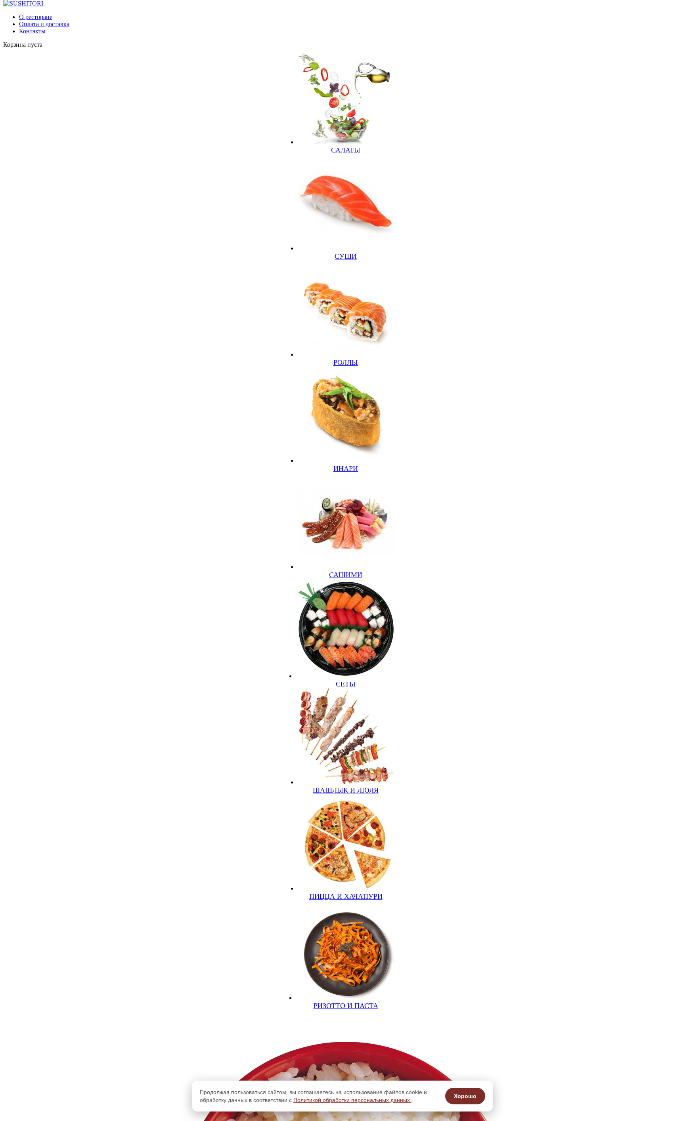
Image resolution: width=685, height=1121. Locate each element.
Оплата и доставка (44, 24)
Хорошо (465, 1096)
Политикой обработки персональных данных (352, 1100)
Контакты (32, 31)
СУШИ (346, 256)
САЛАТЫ (345, 150)
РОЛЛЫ (345, 362)
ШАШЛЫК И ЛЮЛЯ (346, 790)
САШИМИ (345, 575)
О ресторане (35, 16)
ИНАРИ (345, 469)
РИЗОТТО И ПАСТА (346, 1006)
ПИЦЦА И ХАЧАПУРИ (346, 896)
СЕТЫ (346, 684)
